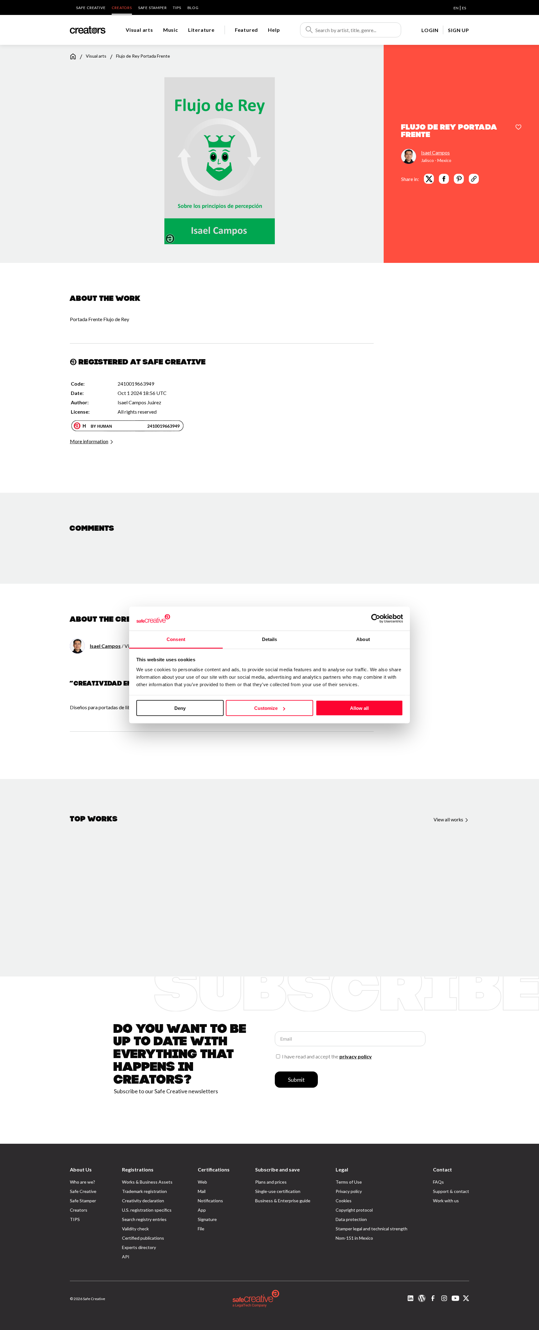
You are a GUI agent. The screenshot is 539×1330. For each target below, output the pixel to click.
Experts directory (139, 1247)
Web (202, 1182)
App (202, 1210)
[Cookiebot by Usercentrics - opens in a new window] (375, 618)
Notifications (210, 1200)
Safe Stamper (152, 7)
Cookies (344, 1200)
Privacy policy (349, 1191)
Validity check (135, 1228)
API (125, 1256)
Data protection (351, 1219)
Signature (207, 1219)
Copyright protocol (354, 1210)
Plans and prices (271, 1182)
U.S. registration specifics (147, 1210)
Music (170, 30)
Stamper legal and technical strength (371, 1228)
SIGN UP (458, 30)
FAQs (438, 1182)
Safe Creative (90, 7)
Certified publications (143, 1238)
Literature (201, 30)
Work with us (446, 1200)
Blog (193, 7)
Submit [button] (296, 1079)
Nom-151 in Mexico (354, 1238)
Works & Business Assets (147, 1182)
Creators (122, 7)
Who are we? (82, 1182)
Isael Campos (435, 152)
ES (464, 8)
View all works (449, 819)
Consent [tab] (176, 639)
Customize (266, 708)
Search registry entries (144, 1219)
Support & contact (451, 1191)
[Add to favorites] (518, 127)
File (201, 1228)
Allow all (359, 708)
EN (456, 8)
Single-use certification (277, 1191)
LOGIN (429, 30)
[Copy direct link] (474, 179)
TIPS (177, 7)
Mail (202, 1191)
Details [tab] (269, 639)
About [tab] (363, 639)
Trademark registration (144, 1191)
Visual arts (139, 30)
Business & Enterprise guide (282, 1200)
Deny (180, 708)
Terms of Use (349, 1182)
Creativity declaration (143, 1200)
